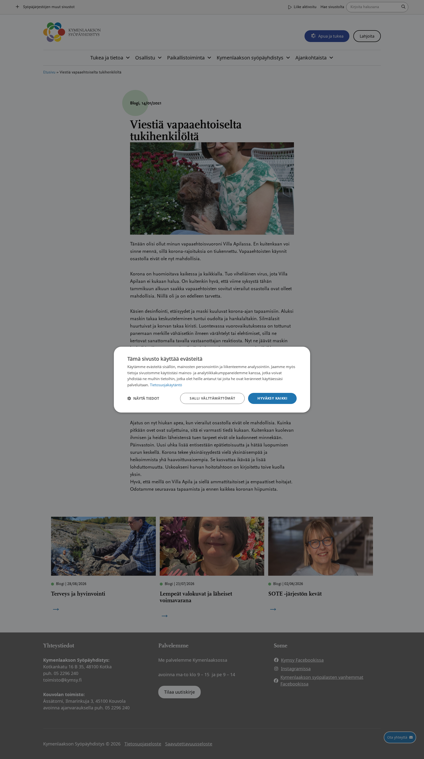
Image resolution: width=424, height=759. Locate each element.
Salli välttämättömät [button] (212, 398)
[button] (143, 398)
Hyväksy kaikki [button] (272, 398)
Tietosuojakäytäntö (166, 384)
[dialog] (212, 379)
